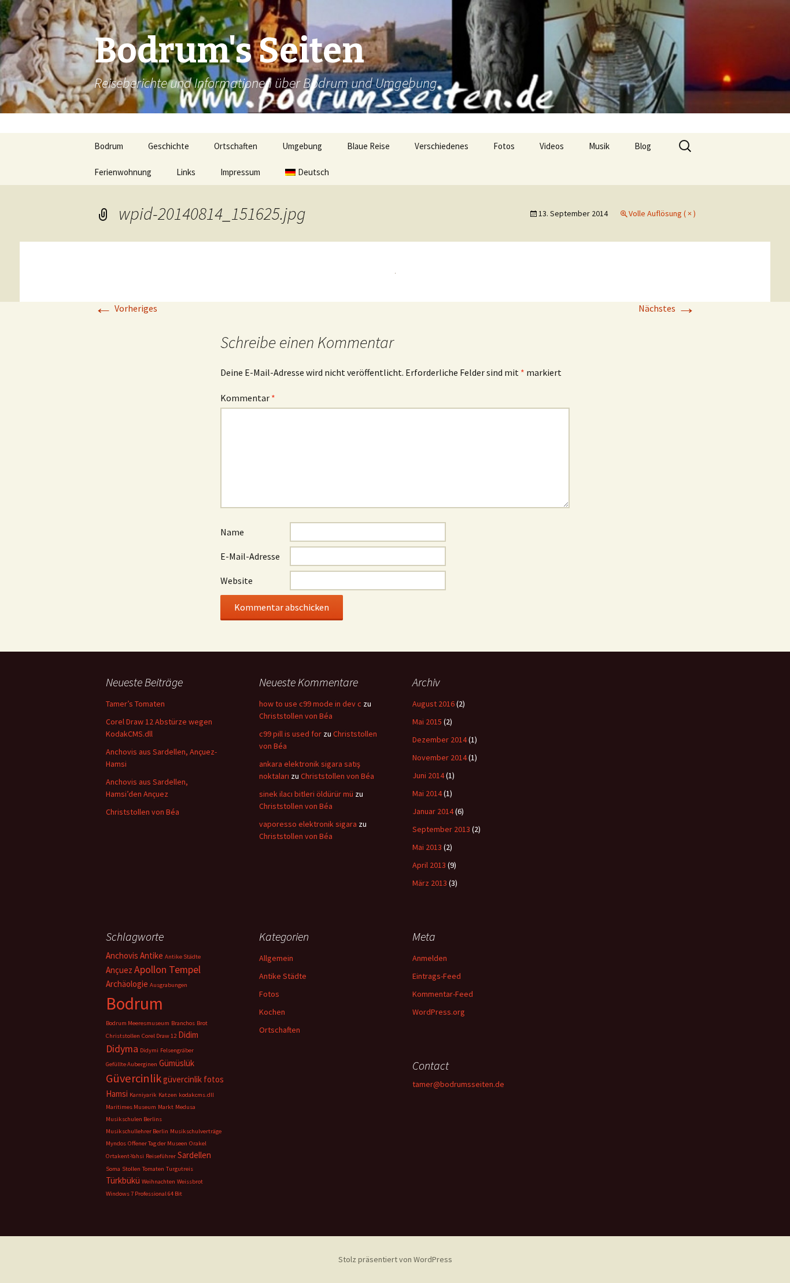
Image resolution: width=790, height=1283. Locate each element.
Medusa (185, 1107)
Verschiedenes (441, 145)
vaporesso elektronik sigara (308, 824)
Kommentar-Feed (442, 994)
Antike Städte (183, 956)
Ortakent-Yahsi (125, 1156)
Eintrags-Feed (436, 976)
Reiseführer (161, 1156)
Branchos (183, 1023)
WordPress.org (438, 1012)
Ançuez (119, 969)
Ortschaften (235, 145)
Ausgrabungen (168, 985)
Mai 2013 (427, 847)
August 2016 (433, 703)
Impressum (240, 172)
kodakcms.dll (196, 1095)
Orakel (197, 1143)
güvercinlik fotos (193, 1079)
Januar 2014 (432, 811)
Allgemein (276, 958)
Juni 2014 (428, 775)
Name (232, 532)
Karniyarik (143, 1095)
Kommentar (247, 398)
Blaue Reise (368, 145)
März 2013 (429, 883)
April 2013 (429, 865)
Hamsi (117, 1093)
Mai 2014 (427, 793)
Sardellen (194, 1154)
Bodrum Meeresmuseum (137, 1023)
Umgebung (302, 145)
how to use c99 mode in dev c (310, 703)
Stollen (131, 1169)
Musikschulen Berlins (134, 1119)
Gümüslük (176, 1063)
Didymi (149, 1050)
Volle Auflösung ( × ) (662, 213)
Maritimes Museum (131, 1107)
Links (185, 172)
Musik (599, 145)
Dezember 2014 (439, 739)
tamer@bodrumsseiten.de (458, 1084)
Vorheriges (125, 308)
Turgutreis (179, 1169)
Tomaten (153, 1169)
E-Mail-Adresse (250, 556)
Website (236, 580)
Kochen (272, 1012)
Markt (165, 1107)
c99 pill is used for (290, 734)
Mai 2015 (427, 721)
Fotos (504, 145)
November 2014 (439, 757)
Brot (202, 1023)
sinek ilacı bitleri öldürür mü (306, 794)
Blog (642, 145)
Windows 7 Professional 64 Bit (144, 1193)
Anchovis (122, 955)
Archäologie (127, 983)
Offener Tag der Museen (157, 1143)
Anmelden (429, 958)
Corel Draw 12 (159, 1036)
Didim (188, 1034)
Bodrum (108, 145)
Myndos (116, 1143)
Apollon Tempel (167, 969)
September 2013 (441, 829)
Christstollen (123, 1036)
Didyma (122, 1048)
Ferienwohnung (123, 172)
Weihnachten (158, 1181)
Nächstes (667, 308)
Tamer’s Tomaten (136, 703)
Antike (151, 955)
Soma (113, 1169)
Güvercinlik (133, 1078)
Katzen (167, 1095)
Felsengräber (177, 1050)
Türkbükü (123, 1180)
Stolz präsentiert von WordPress (395, 1259)
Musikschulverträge (196, 1131)
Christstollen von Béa (142, 812)
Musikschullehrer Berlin (137, 1131)
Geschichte (168, 145)
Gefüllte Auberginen (131, 1064)
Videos (552, 145)
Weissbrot (190, 1181)
